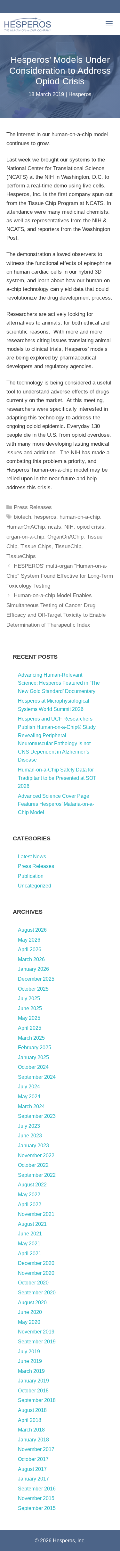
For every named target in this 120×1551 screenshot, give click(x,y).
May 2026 (29, 940)
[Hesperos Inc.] (27, 24)
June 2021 (30, 1233)
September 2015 (37, 1508)
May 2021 (29, 1243)
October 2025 (33, 989)
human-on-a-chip (80, 517)
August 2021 (32, 1224)
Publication (31, 876)
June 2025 (30, 1008)
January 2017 (33, 1478)
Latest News (32, 856)
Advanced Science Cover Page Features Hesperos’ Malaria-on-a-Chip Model (56, 804)
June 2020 (30, 1312)
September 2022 (37, 1175)
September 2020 (37, 1292)
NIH (69, 527)
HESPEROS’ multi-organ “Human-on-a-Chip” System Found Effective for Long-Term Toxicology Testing (59, 576)
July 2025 (29, 998)
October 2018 (33, 1390)
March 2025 (31, 1038)
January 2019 (33, 1380)
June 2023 (30, 1135)
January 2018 (33, 1439)
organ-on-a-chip (25, 537)
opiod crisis (90, 527)
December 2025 (36, 979)
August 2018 (32, 1410)
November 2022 (36, 1155)
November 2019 (36, 1331)
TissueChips (21, 556)
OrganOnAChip (65, 537)
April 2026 (29, 949)
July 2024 (29, 1086)
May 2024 (29, 1096)
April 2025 (29, 1028)
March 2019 (31, 1371)
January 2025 (33, 1057)
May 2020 (29, 1322)
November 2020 (36, 1273)
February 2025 (34, 1047)
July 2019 (29, 1351)
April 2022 (29, 1204)
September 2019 (37, 1341)
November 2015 (36, 1498)
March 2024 (31, 1106)
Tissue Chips (36, 546)
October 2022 (33, 1165)
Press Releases (33, 507)
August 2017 (32, 1469)
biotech (22, 517)
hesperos (45, 517)
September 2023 (37, 1116)
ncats (54, 527)
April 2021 (29, 1253)
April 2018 (29, 1420)
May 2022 (29, 1194)
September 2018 (37, 1400)
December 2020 (36, 1263)
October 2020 (33, 1282)
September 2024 (37, 1077)
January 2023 (33, 1145)
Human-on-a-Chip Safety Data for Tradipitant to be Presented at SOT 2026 (57, 778)
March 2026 (31, 959)
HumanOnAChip (25, 527)
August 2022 (32, 1184)
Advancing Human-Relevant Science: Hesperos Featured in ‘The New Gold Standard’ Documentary (59, 683)
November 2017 (36, 1449)
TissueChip (68, 546)
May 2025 (29, 1018)
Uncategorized (34, 885)
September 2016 (37, 1488)
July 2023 (29, 1126)
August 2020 (32, 1302)
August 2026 (32, 930)
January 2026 (33, 969)
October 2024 (33, 1067)
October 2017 (33, 1459)
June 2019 (30, 1361)
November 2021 (36, 1214)
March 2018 (31, 1429)
